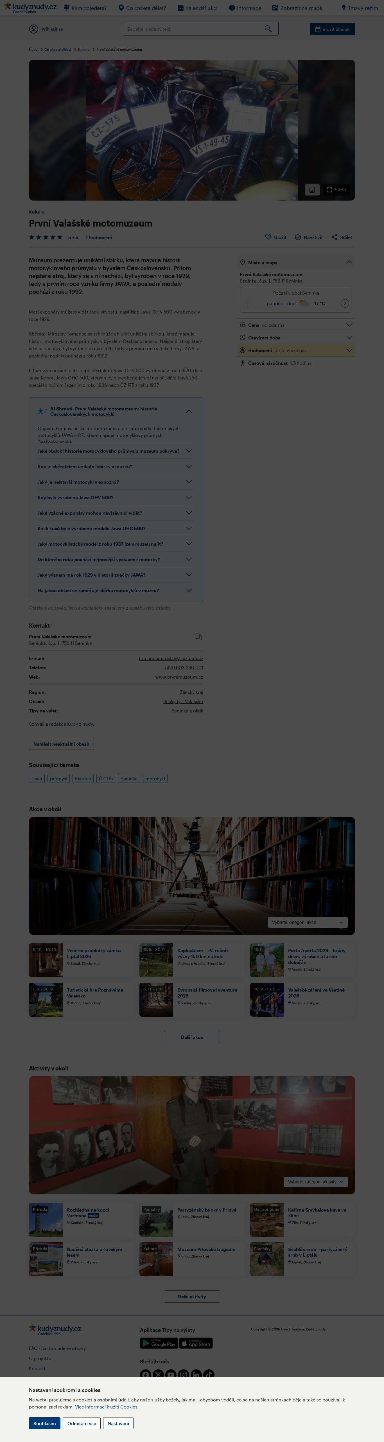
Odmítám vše (81, 1423)
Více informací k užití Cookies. (107, 1406)
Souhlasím (44, 1423)
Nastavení (118, 1423)
